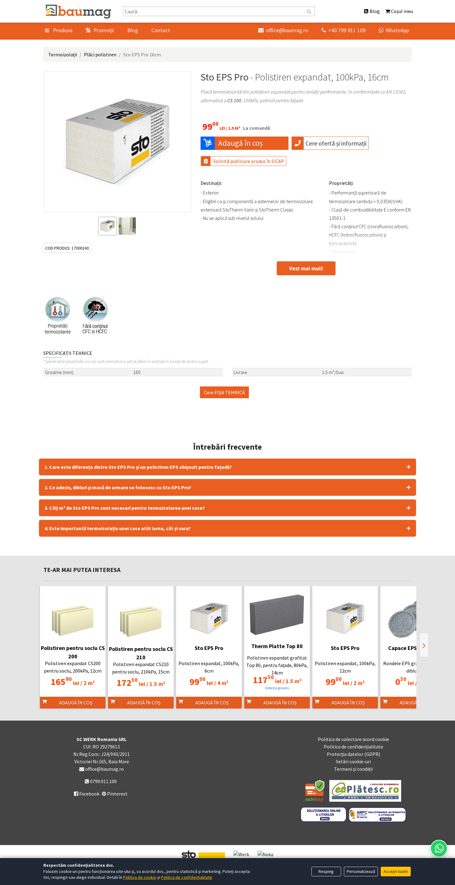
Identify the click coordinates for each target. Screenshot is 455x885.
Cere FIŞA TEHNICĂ (224, 392)
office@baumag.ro (283, 30)
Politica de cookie (139, 877)
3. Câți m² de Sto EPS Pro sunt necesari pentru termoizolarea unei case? (125, 508)
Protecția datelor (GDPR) (353, 754)
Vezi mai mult (306, 268)
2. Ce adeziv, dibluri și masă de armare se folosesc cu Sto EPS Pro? (118, 487)
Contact (160, 30)
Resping (326, 871)
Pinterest (117, 794)
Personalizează (361, 871)
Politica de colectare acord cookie (353, 739)
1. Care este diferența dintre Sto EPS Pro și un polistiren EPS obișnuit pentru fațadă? (138, 467)
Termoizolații (62, 54)
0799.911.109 (103, 781)
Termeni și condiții (353, 769)
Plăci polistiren (100, 54)
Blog (132, 30)
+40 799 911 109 (344, 30)
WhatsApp (394, 30)
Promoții (103, 30)
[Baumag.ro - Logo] (78, 11)
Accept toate (396, 871)
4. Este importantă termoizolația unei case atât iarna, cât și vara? (118, 528)
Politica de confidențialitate (353, 746)
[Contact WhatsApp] (439, 848)
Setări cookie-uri (353, 761)
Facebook (86, 794)
